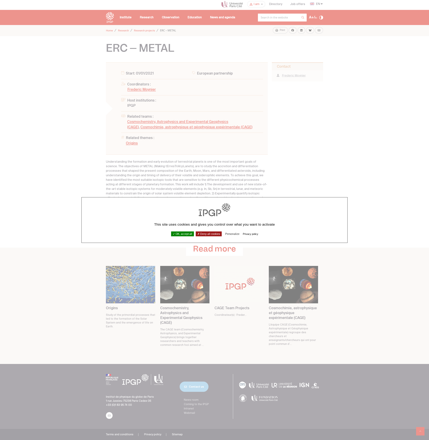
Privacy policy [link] (250, 234)
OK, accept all (183, 234)
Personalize (232, 234)
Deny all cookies (210, 234)
